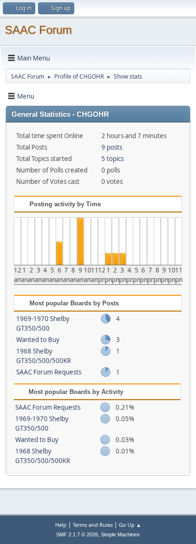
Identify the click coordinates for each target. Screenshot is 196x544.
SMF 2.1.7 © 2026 (77, 534)
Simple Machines (120, 534)
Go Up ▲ (130, 524)
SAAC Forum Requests (48, 372)
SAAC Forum (38, 29)
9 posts (111, 147)
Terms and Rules (93, 524)
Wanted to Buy (37, 339)
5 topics (112, 158)
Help (61, 524)
